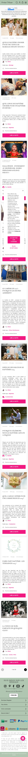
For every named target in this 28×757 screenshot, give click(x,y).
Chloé (9, 61)
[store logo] (7, 2)
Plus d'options (14, 247)
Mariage (11, 65)
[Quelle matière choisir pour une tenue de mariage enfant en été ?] (14, 27)
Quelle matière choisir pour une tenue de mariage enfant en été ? (13, 44)
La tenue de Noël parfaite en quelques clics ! (12, 628)
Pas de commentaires (11, 68)
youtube (18, 686)
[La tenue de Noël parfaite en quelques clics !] (14, 609)
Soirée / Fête (12, 654)
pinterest (10, 686)
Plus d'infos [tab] (4, 704)
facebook (13, 686)
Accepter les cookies (13, 239)
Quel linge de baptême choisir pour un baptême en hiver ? (13, 106)
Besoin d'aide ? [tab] (5, 713)
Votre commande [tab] (6, 709)
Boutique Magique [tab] (6, 700)
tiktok (23, 686)
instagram (5, 686)
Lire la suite (14, 73)
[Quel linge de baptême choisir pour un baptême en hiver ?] (14, 86)
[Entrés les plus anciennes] (25, 669)
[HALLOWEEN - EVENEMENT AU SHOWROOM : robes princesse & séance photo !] (14, 149)
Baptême (11, 127)
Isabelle (9, 187)
